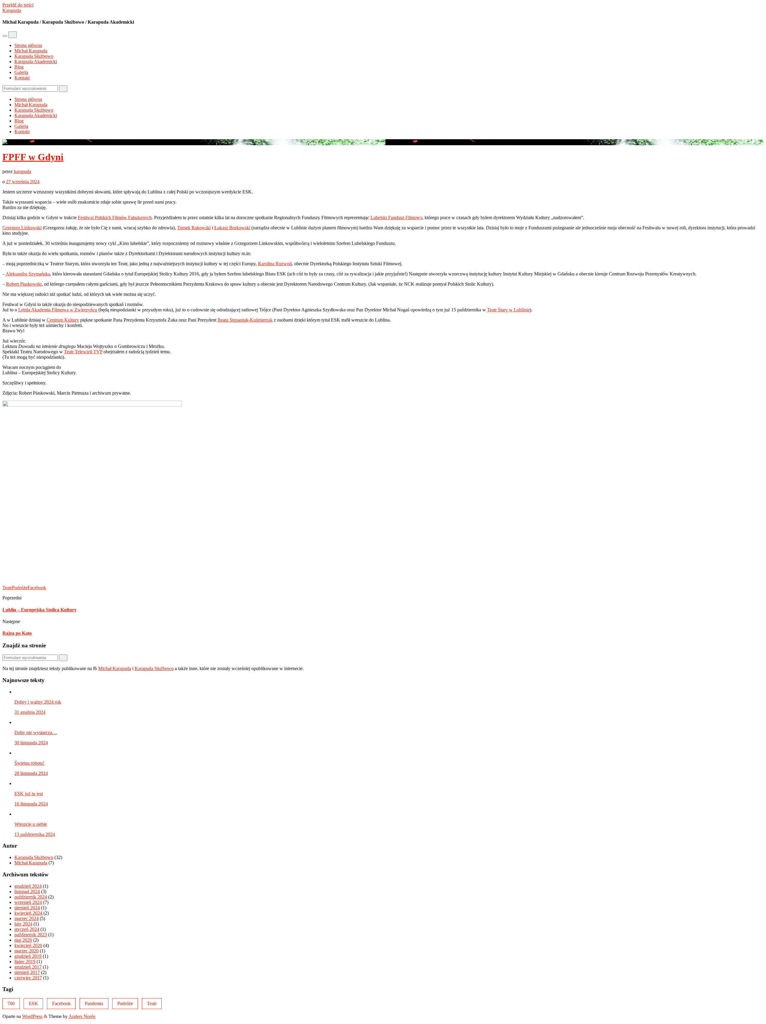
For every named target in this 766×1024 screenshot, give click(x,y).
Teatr (7, 587)
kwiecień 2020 (28, 945)
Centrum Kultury (63, 319)
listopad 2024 (27, 891)
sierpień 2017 (27, 972)
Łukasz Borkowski (232, 227)
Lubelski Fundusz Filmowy (396, 217)
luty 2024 (23, 923)
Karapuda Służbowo (33, 56)
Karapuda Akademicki (35, 61)
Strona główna (28, 45)
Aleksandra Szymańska (28, 273)
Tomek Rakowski (194, 227)
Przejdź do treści (18, 4)
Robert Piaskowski (24, 284)
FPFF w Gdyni (32, 157)
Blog (19, 66)
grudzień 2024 (28, 886)
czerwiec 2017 (28, 977)
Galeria (21, 72)
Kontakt (22, 77)
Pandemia (94, 1003)
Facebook (37, 587)
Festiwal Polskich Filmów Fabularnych (115, 217)
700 (11, 1003)
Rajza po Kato (17, 633)
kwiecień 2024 (28, 913)
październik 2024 (30, 896)
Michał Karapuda (30, 50)
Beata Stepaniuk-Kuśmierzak (245, 319)
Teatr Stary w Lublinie (508, 309)
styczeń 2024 (26, 929)
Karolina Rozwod (275, 263)
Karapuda (11, 10)
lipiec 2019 (24, 961)
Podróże (20, 587)
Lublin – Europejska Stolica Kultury (39, 609)
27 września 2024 (22, 181)
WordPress (32, 1016)
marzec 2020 (26, 950)
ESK (33, 1003)
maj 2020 (23, 940)
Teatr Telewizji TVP (83, 351)
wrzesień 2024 (28, 902)
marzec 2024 (26, 918)
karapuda (22, 171)
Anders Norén (82, 1016)
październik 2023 (30, 934)
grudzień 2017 (28, 967)
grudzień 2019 (28, 956)
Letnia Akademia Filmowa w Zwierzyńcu (57, 309)
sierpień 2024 (27, 907)
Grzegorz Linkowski (22, 227)
